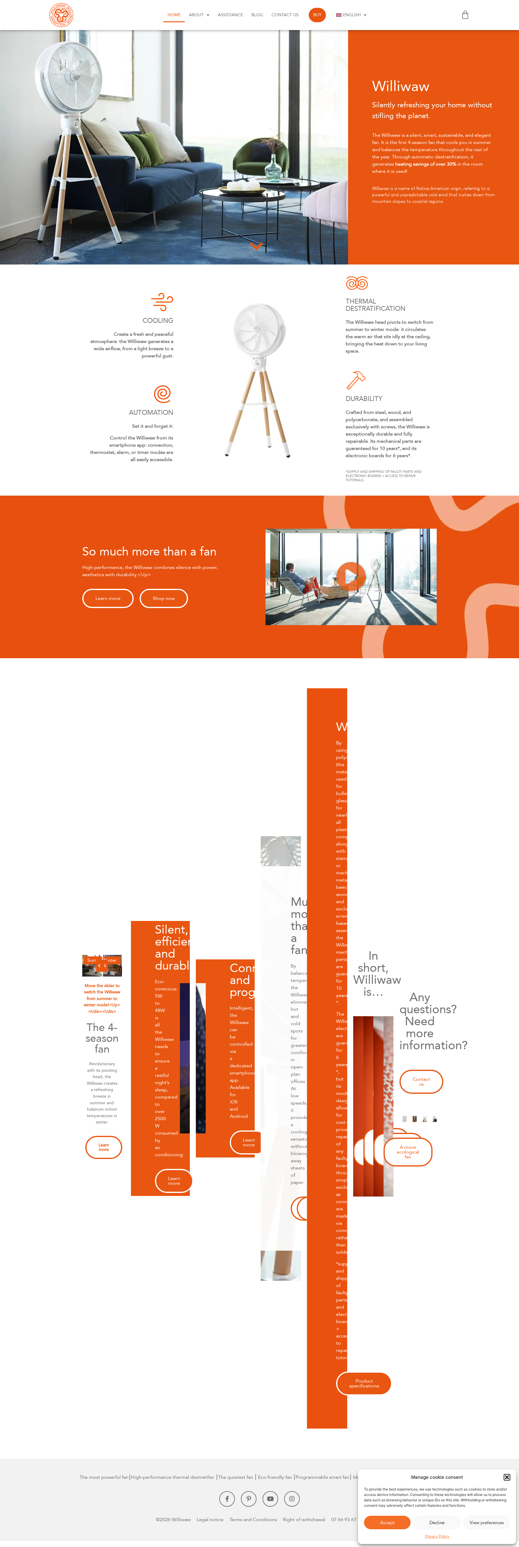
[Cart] (465, 15)
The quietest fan (235, 1477)
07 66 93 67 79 (347, 1519)
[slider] (102, 966)
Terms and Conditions (253, 1519)
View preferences (487, 1523)
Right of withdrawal (304, 1519)
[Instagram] (292, 1499)
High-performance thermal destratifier (172, 1477)
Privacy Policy (437, 1536)
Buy (317, 15)
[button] (507, 1477)
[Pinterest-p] (248, 1499)
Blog (257, 15)
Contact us (285, 15)
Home (174, 15)
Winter (109, 960)
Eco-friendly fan (275, 1477)
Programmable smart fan (322, 1477)
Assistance (230, 15)
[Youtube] (270, 1499)
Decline (437, 1523)
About (196, 15)
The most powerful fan (104, 1477)
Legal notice (210, 1519)
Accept (387, 1523)
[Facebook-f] (227, 1499)
